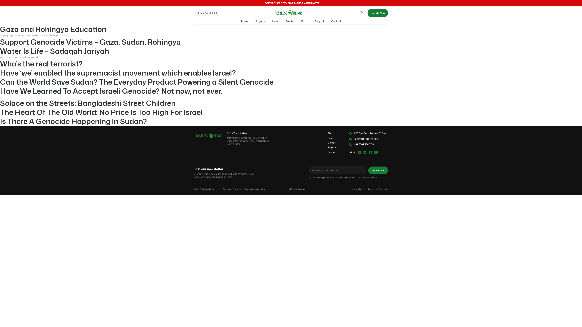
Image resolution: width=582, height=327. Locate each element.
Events (289, 21)
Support (319, 21)
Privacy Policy (358, 189)
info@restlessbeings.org (366, 138)
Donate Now (378, 13)
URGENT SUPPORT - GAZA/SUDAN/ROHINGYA (291, 3)
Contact (336, 21)
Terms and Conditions (378, 189)
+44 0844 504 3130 (364, 144)
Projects (260, 21)
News (275, 21)
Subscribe (378, 170)
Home (244, 21)
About (304, 21)
